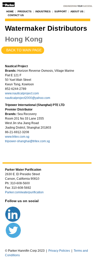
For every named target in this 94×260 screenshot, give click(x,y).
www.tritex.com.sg (17, 136)
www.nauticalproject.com (22, 93)
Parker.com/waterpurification (24, 192)
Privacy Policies (59, 250)
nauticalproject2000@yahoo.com (27, 98)
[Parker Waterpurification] (47, 4)
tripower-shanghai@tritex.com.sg (27, 141)
